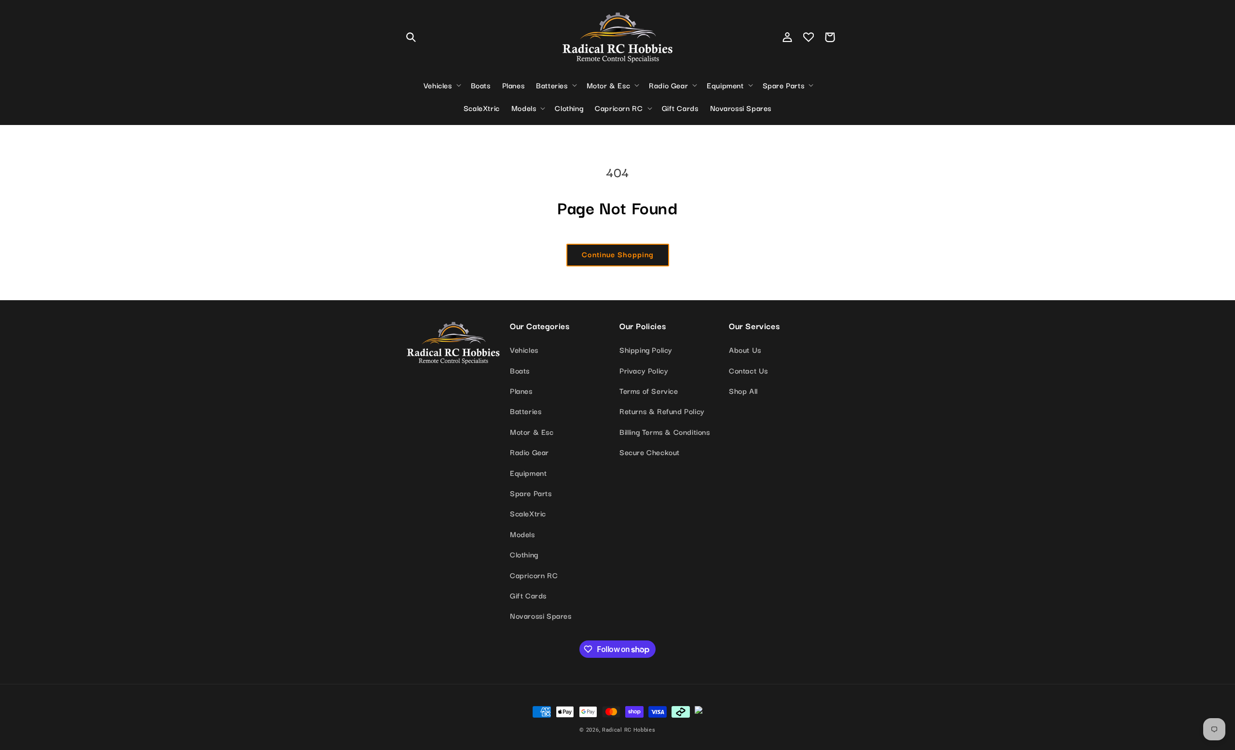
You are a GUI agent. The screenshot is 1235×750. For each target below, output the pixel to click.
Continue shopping (618, 254)
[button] (411, 37)
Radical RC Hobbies (629, 730)
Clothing (524, 554)
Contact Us (748, 370)
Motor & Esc (532, 431)
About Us (745, 349)
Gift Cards (528, 595)
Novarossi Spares (541, 615)
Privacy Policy (643, 370)
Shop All (743, 390)
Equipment (528, 472)
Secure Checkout (649, 452)
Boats (520, 370)
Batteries (525, 411)
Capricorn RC (534, 575)
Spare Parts (531, 493)
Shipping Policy (645, 349)
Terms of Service (648, 390)
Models (522, 534)
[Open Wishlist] (808, 37)
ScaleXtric (528, 513)
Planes (521, 390)
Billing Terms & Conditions (664, 431)
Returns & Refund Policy (662, 411)
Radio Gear (529, 452)
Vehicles (524, 349)
